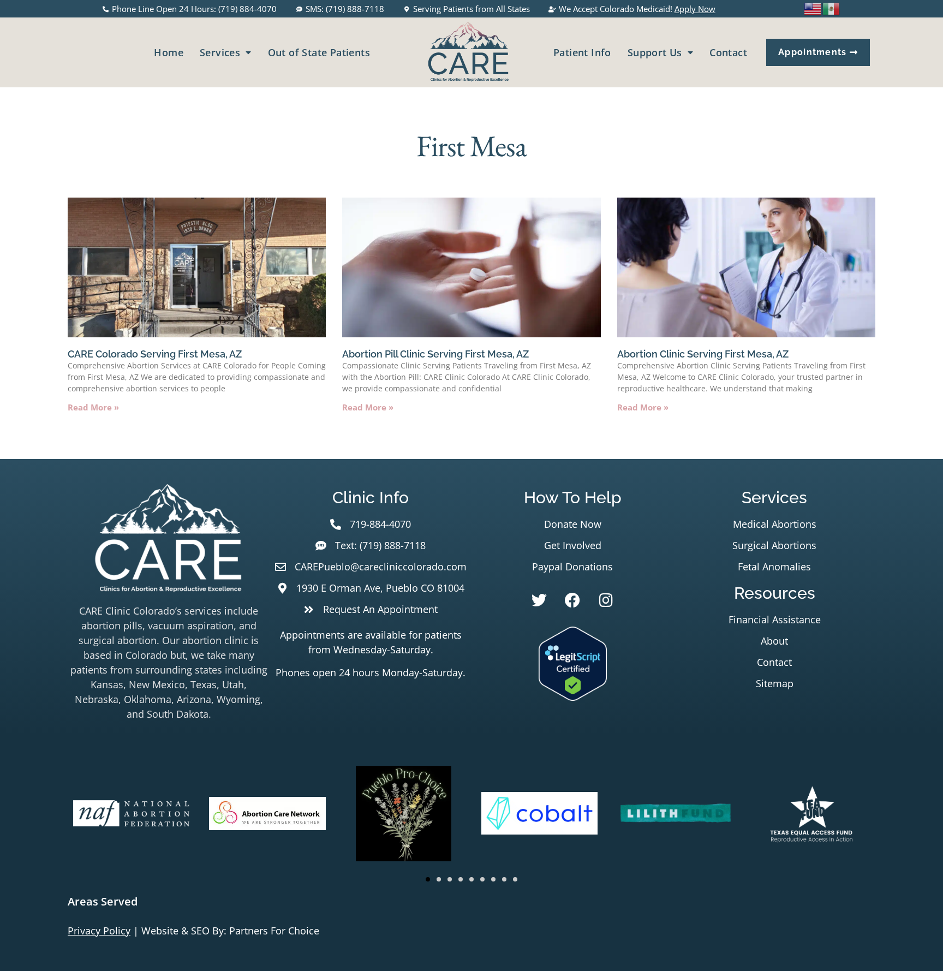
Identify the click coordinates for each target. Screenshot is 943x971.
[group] (131, 815)
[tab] (471, 901)
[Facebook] (572, 600)
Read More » (93, 407)
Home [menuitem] (168, 52)
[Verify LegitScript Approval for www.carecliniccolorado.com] (573, 697)
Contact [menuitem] (728, 52)
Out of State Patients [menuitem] (319, 52)
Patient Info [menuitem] (582, 52)
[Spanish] (831, 7)
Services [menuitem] (220, 52)
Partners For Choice (274, 930)
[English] (813, 7)
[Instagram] (605, 600)
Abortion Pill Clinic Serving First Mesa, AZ (435, 354)
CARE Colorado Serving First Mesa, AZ (155, 354)
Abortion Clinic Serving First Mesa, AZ (703, 354)
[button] (428, 879)
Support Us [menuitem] (655, 52)
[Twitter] (539, 600)
